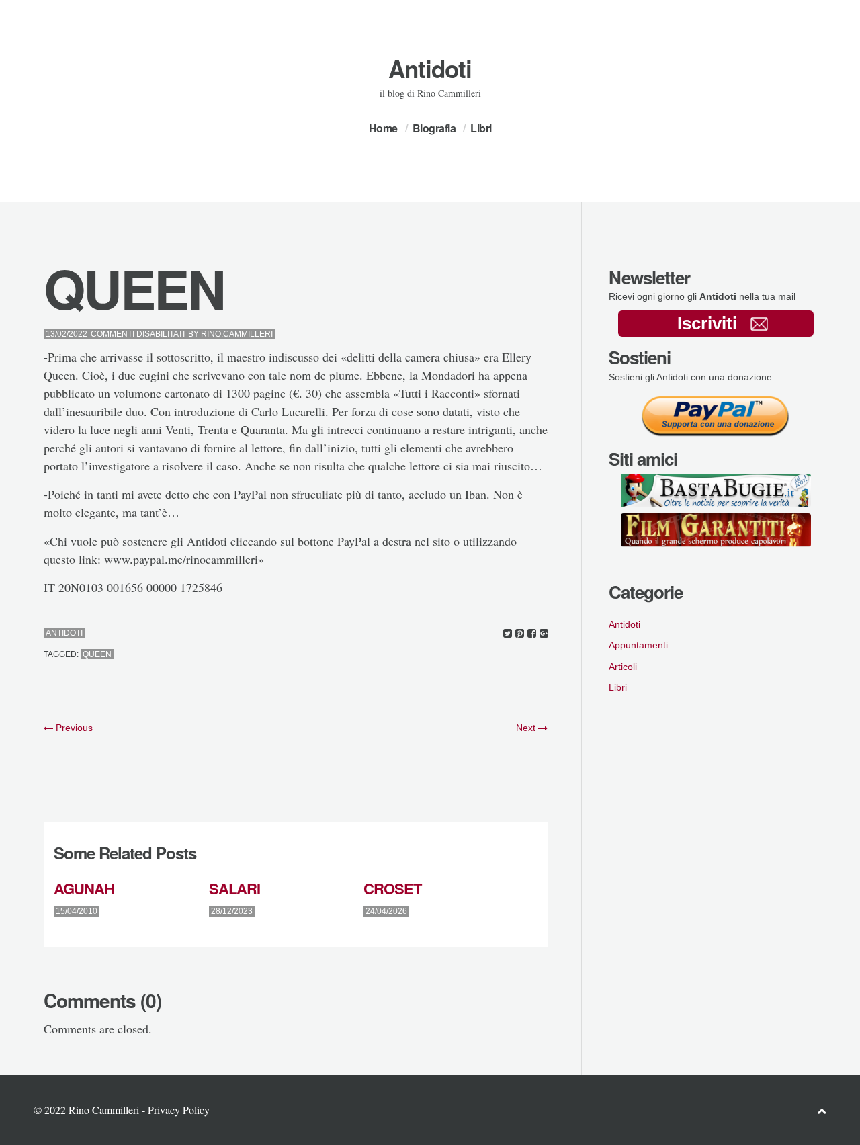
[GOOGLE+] (544, 633)
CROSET (392, 888)
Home (383, 128)
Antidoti (430, 68)
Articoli (623, 666)
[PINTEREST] (519, 633)
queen (97, 654)
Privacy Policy (179, 1110)
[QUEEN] (507, 633)
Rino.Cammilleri (237, 334)
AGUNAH (84, 888)
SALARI (234, 888)
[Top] (821, 1110)
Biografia (434, 128)
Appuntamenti (638, 645)
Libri (481, 128)
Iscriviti (707, 323)
